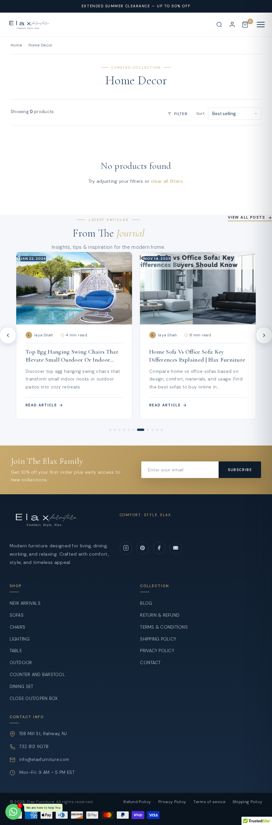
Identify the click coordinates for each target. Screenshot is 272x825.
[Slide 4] (124, 430)
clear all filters (167, 181)
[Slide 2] (115, 430)
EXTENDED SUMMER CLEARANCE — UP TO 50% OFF (136, 6)
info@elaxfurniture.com (44, 759)
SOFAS (17, 615)
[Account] (232, 24)
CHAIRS (18, 627)
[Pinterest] (142, 548)
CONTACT (150, 662)
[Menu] (261, 24)
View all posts (246, 217)
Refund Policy (137, 801)
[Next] (264, 335)
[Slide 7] (138, 430)
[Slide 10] (157, 430)
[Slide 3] (119, 430)
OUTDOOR (21, 662)
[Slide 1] (110, 430)
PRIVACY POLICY (157, 650)
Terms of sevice (209, 801)
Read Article (41, 405)
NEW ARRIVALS (25, 603)
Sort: (201, 113)
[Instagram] (126, 548)
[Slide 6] (133, 430)
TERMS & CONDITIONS (164, 627)
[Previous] (8, 335)
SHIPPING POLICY (158, 639)
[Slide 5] (129, 430)
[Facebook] (159, 548)
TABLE (16, 650)
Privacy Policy (172, 801)
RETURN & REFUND (159, 615)
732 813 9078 (34, 746)
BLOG (146, 603)
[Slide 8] (145, 430)
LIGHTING (20, 639)
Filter (180, 113)
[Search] (219, 24)
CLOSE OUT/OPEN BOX (34, 698)
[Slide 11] (162, 430)
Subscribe (240, 469)
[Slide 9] (152, 430)
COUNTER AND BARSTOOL (37, 674)
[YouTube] (176, 548)
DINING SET (22, 686)
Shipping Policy (248, 801)
